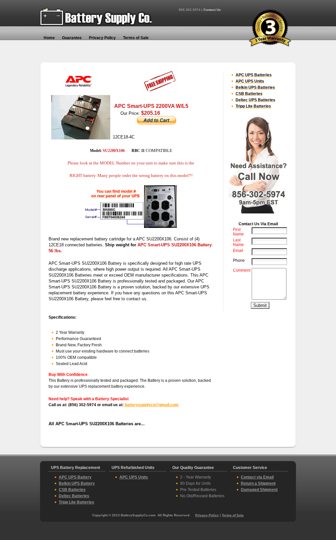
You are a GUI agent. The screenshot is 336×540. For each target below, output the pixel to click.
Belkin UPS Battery (77, 483)
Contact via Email (257, 477)
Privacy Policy (207, 515)
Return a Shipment (258, 483)
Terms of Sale (233, 515)
